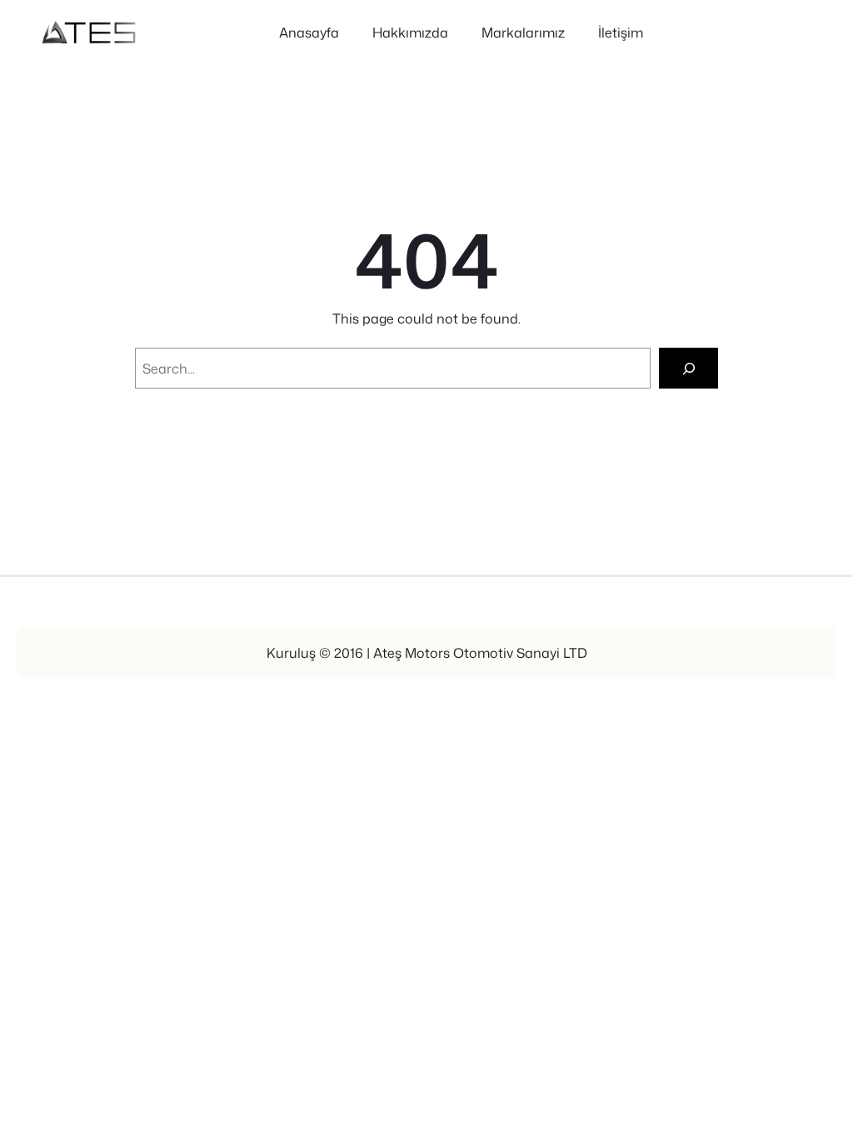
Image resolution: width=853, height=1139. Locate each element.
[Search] (688, 368)
